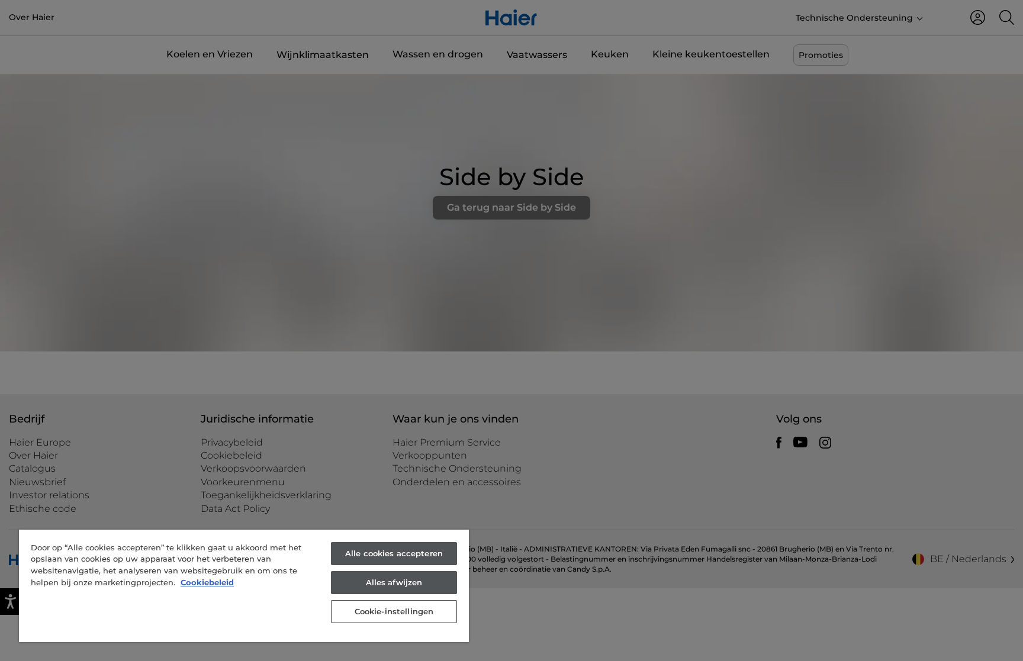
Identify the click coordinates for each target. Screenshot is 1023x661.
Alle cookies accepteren (394, 553)
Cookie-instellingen (394, 611)
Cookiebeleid (207, 582)
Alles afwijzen (394, 582)
